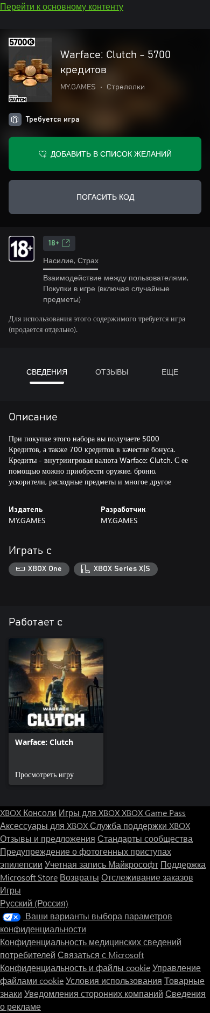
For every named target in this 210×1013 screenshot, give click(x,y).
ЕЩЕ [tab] (170, 372)
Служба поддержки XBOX (140, 825)
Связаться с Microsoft (101, 954)
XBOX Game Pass (154, 812)
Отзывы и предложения (47, 838)
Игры (10, 890)
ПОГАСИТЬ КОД (105, 197)
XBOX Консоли (28, 812)
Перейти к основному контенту (61, 6)
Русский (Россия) (34, 903)
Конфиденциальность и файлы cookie (75, 967)
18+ (53, 243)
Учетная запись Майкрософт (101, 864)
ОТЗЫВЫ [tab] (111, 372)
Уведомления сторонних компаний (93, 993)
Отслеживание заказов (147, 877)
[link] (56, 711)
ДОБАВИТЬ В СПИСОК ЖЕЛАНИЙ (111, 154)
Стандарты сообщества (145, 838)
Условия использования (114, 980)
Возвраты (79, 877)
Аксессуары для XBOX (45, 825)
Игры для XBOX (90, 812)
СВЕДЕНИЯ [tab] (46, 372)
